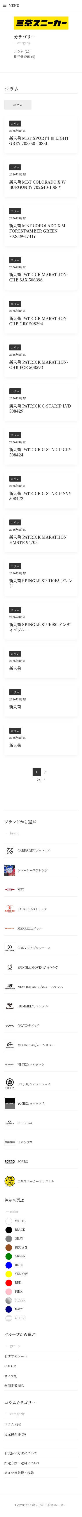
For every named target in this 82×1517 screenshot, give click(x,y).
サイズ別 (10, 1376)
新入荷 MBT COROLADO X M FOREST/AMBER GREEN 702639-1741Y (37, 231)
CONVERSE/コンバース (34, 948)
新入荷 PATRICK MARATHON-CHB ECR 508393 (38, 364)
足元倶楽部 (22, 56)
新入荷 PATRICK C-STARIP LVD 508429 (40, 408)
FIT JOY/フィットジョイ (34, 1084)
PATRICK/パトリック (32, 909)
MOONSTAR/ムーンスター (36, 1045)
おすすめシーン (15, 1356)
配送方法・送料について (22, 1463)
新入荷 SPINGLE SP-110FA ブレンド (40, 583)
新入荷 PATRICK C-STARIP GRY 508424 (40, 452)
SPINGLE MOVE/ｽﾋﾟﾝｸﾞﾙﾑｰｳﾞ (38, 967)
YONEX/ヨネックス (31, 1103)
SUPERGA (24, 1123)
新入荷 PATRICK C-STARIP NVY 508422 (40, 495)
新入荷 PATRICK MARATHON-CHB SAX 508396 (38, 277)
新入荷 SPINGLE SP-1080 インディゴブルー (39, 627)
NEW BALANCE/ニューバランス (40, 987)
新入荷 (15, 668)
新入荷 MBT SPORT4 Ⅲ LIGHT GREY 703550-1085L (39, 140)
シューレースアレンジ (32, 870)
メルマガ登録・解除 (19, 1472)
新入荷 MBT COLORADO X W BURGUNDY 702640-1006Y (37, 184)
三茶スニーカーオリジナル (35, 1181)
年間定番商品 (14, 1385)
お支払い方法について (20, 1453)
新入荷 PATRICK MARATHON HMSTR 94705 (38, 539)
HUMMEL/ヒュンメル (32, 1006)
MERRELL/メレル (29, 928)
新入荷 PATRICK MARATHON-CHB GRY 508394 (38, 320)
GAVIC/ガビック (28, 1025)
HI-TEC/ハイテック (30, 1064)
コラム (19, 51)
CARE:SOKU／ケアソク (34, 850)
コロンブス (25, 1142)
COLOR (10, 1366)
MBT (20, 889)
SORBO (22, 1161)
